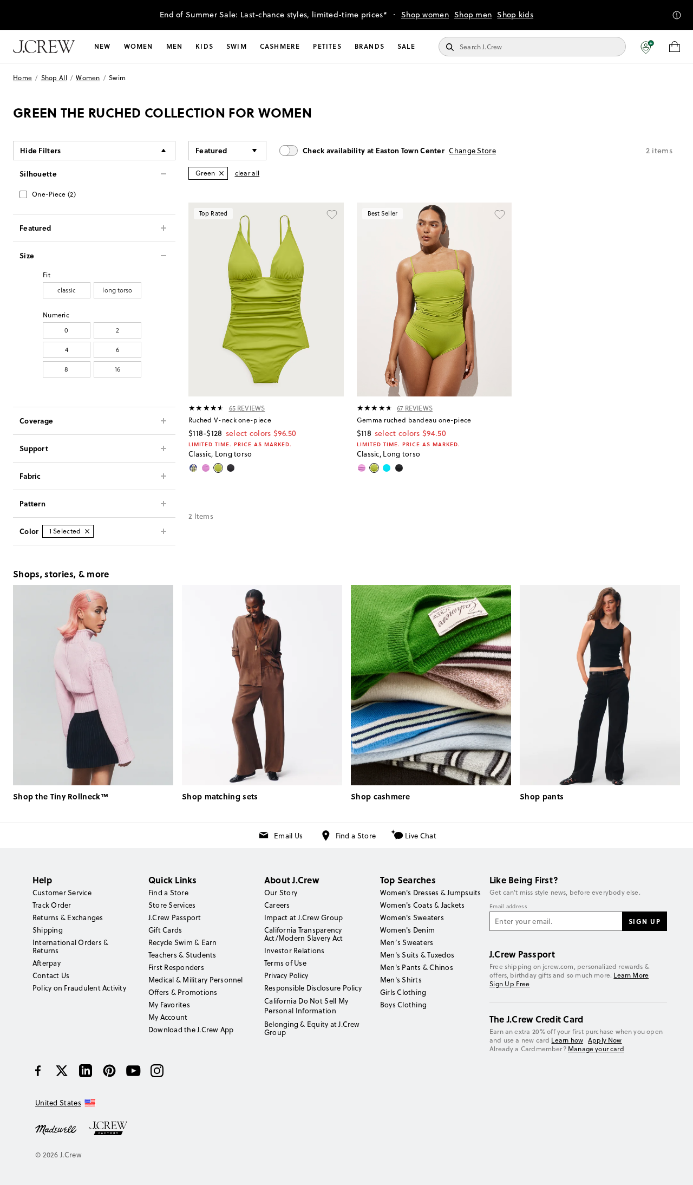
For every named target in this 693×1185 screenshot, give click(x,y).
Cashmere (280, 46)
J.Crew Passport (174, 917)
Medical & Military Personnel (195, 980)
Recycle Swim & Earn (182, 942)
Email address (508, 906)
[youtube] (133, 1071)
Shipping (47, 930)
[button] (647, 46)
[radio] (66, 290)
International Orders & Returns (70, 946)
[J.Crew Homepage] (44, 46)
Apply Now (605, 1040)
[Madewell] (55, 1129)
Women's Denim (407, 930)
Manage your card (596, 1048)
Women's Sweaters (412, 917)
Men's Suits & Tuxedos (417, 955)
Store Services (171, 905)
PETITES (327, 46)
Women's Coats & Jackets (422, 905)
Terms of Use (285, 963)
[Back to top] (674, 1166)
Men (174, 46)
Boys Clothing (403, 1005)
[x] (62, 1071)
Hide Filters (40, 150)
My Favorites (169, 1005)
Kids (204, 46)
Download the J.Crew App (191, 1029)
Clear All (247, 173)
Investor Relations (294, 950)
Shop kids (515, 14)
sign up (645, 921)
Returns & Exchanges (67, 917)
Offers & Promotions (183, 992)
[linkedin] (85, 1071)
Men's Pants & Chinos (416, 967)
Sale (406, 46)
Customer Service (61, 892)
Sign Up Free (509, 984)
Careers (277, 905)
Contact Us (50, 975)
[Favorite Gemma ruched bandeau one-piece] (500, 214)
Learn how (567, 1040)
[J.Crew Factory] (113, 1129)
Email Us (288, 836)
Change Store (472, 150)
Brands (369, 46)
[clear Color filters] (87, 531)
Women (138, 46)
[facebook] (38, 1071)
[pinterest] (109, 1071)
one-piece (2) (54, 194)
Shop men (473, 14)
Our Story (280, 892)
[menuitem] (102, 46)
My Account (167, 1017)
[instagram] (157, 1071)
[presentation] (206, 408)
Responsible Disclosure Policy (313, 988)
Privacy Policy (286, 975)
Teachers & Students (182, 955)
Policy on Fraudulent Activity (79, 988)
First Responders (176, 967)
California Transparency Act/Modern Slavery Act (303, 934)
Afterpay (46, 963)
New (102, 46)
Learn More (631, 975)
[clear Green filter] (221, 173)
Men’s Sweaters (406, 942)
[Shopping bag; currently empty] (675, 46)
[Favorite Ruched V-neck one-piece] (332, 214)
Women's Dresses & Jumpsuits (430, 892)
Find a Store (356, 836)
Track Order (51, 905)
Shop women (425, 14)
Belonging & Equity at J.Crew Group (312, 1028)
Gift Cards (165, 930)
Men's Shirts (401, 980)
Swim (236, 46)
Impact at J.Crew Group (303, 917)
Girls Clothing (403, 992)
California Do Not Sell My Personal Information (306, 1005)
